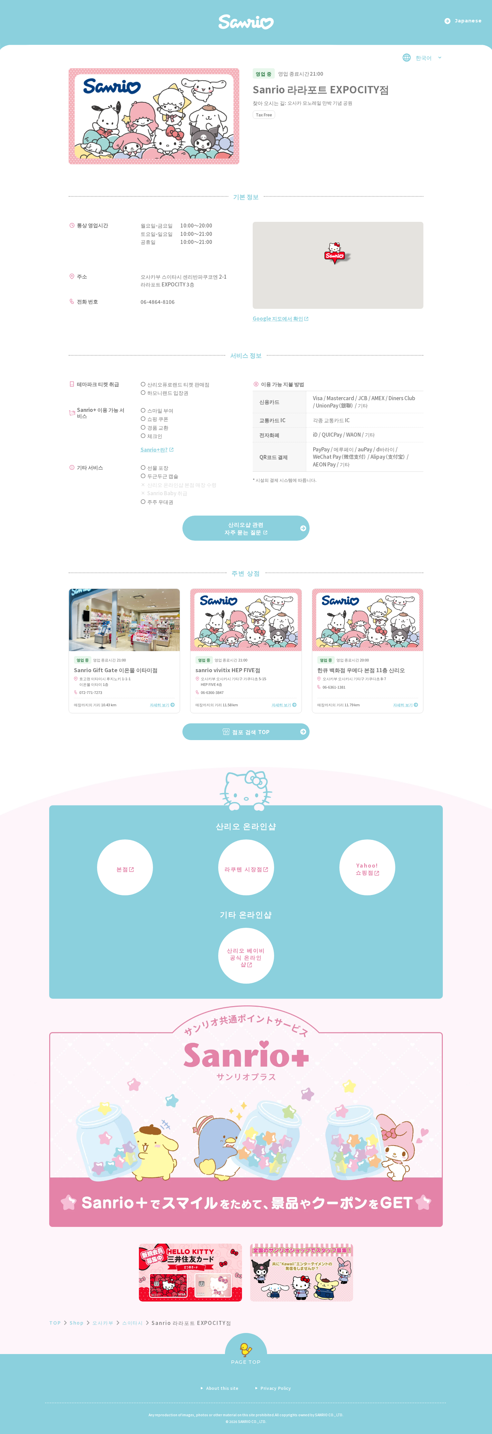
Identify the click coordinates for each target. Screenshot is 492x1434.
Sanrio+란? (154, 449)
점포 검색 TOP (250, 732)
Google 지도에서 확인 (278, 318)
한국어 (424, 58)
